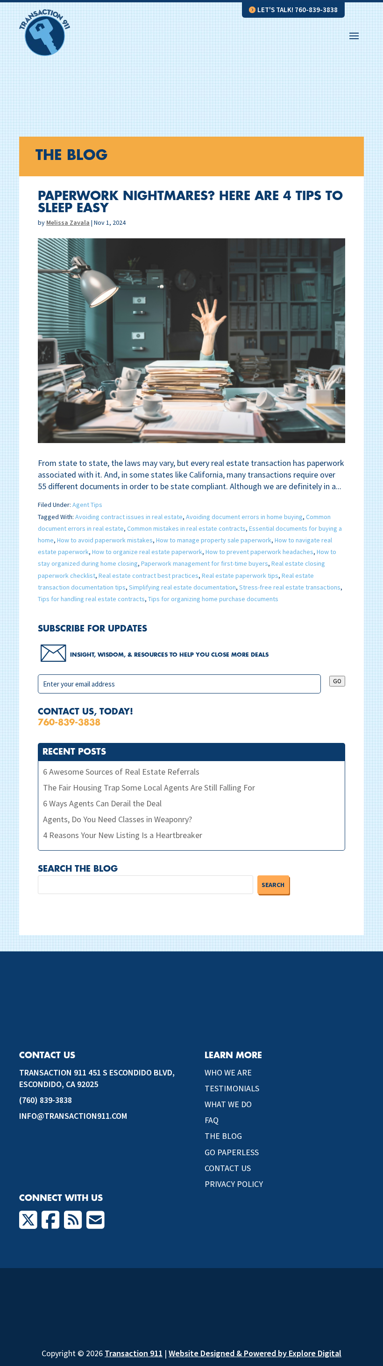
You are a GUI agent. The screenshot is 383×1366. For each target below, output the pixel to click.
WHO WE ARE (228, 1072)
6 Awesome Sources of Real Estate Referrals (121, 771)
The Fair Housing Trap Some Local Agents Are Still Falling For (149, 787)
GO (337, 681)
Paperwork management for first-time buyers (204, 563)
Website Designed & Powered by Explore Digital (255, 1353)
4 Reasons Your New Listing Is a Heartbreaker (122, 835)
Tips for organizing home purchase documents (213, 599)
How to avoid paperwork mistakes (105, 540)
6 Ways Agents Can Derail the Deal (102, 803)
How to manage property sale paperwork (213, 540)
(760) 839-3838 (45, 1100)
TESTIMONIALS (232, 1088)
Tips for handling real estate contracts (91, 599)
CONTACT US (228, 1168)
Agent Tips (87, 504)
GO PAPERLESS (232, 1152)
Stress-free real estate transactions (289, 587)
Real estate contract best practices (149, 575)
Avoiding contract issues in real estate (129, 517)
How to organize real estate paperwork (147, 552)
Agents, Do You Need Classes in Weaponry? (117, 819)
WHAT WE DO (228, 1104)
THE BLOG (223, 1135)
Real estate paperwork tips (240, 575)
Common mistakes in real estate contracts (186, 528)
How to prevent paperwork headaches (259, 552)
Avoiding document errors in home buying (244, 517)
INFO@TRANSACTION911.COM (73, 1115)
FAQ (212, 1120)
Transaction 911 (134, 1353)
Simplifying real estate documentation (182, 587)
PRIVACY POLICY (234, 1184)
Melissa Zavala (68, 222)
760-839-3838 (69, 722)
